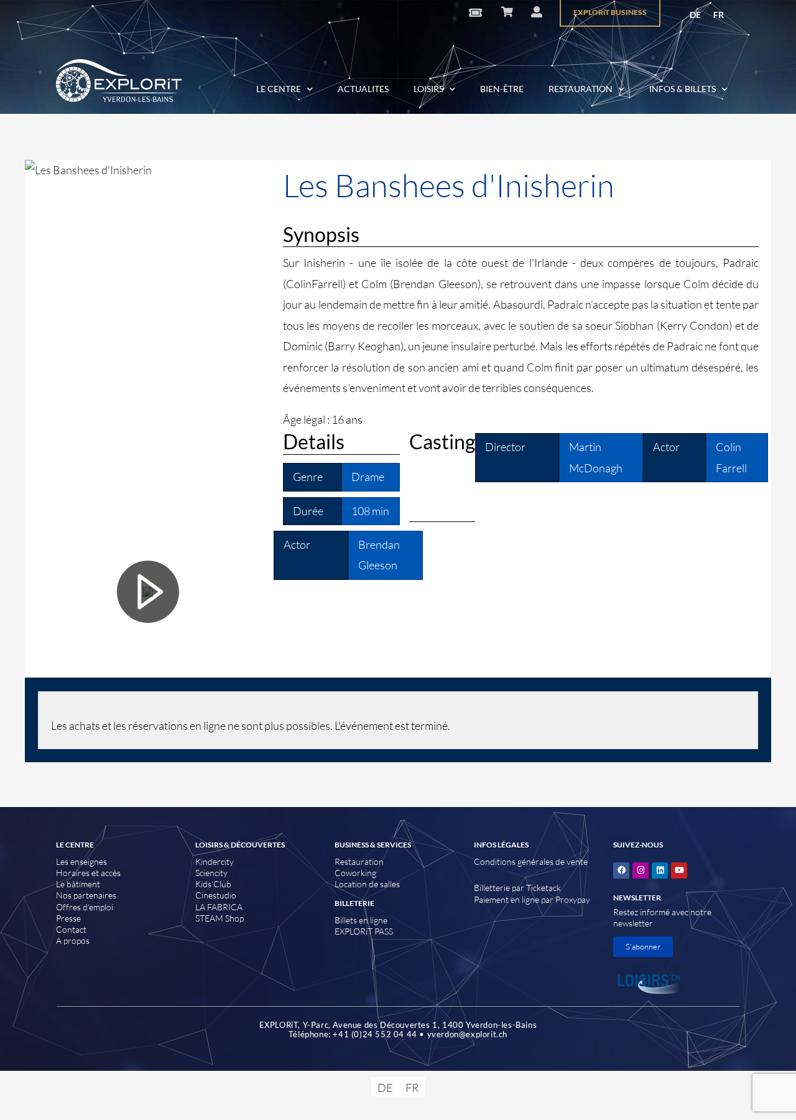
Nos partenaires (86, 895)
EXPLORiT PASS (364, 931)
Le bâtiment (78, 884)
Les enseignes (81, 861)
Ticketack (543, 887)
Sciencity (211, 872)
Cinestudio (215, 895)
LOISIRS (428, 88)
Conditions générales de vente (531, 861)
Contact (71, 929)
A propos (73, 940)
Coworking (355, 872)
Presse (68, 918)
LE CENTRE (278, 88)
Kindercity (214, 861)
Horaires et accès (88, 872)
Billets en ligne (361, 920)
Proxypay (572, 899)
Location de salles (367, 884)
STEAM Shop (219, 918)
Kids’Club (213, 884)
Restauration (359, 861)
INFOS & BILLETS (682, 88)
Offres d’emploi (84, 907)
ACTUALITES (363, 88)
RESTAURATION (580, 88)
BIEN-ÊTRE (502, 88)
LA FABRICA (219, 907)
